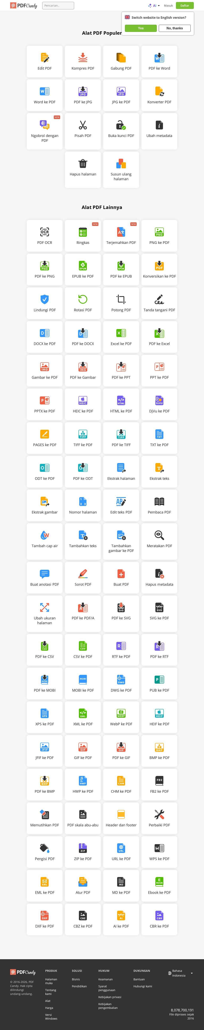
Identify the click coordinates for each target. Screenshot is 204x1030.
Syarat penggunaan (106, 988)
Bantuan (139, 979)
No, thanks (175, 28)
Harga (49, 1008)
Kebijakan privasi (109, 997)
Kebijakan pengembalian (108, 1006)
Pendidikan (79, 986)
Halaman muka (51, 981)
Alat (47, 1001)
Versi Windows (51, 1016)
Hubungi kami (142, 986)
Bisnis (76, 979)
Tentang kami (50, 992)
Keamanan (105, 979)
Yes (141, 28)
